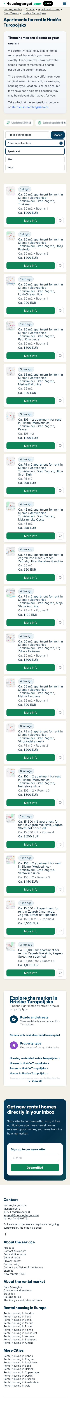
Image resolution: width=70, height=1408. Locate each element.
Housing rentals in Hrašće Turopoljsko (33, 1058)
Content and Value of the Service (23, 1267)
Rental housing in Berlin (18, 1319)
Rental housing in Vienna (18, 1329)
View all (37, 1080)
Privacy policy (12, 1260)
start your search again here (30, 107)
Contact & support (15, 1250)
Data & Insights (13, 1287)
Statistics (9, 1293)
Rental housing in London (19, 1313)
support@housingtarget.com (21, 1215)
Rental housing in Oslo (17, 1385)
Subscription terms (15, 1254)
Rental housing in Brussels (19, 1378)
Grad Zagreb (11, 13)
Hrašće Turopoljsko (34, 13)
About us (9, 1247)
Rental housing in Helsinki (19, 1368)
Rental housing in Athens (18, 1342)
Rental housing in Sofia (17, 1365)
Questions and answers (18, 1290)
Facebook (6, 1234)
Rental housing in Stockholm (21, 1362)
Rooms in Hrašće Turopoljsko (28, 1068)
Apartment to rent (49, 9)
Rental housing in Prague (19, 1359)
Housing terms (12, 1296)
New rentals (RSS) (14, 1273)
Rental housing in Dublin (18, 1375)
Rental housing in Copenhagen (22, 1372)
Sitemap (8, 1270)
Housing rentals (13, 9)
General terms (12, 1257)
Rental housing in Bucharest (20, 1332)
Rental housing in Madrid (18, 1323)
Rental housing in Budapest (20, 1339)
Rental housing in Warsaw (19, 1336)
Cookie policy (12, 1264)
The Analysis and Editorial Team (23, 1300)
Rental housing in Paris (17, 1316)
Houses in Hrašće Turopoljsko (28, 1063)
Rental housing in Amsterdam (21, 1382)
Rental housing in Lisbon (18, 1355)
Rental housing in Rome (18, 1326)
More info (31, 220)
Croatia (30, 9)
